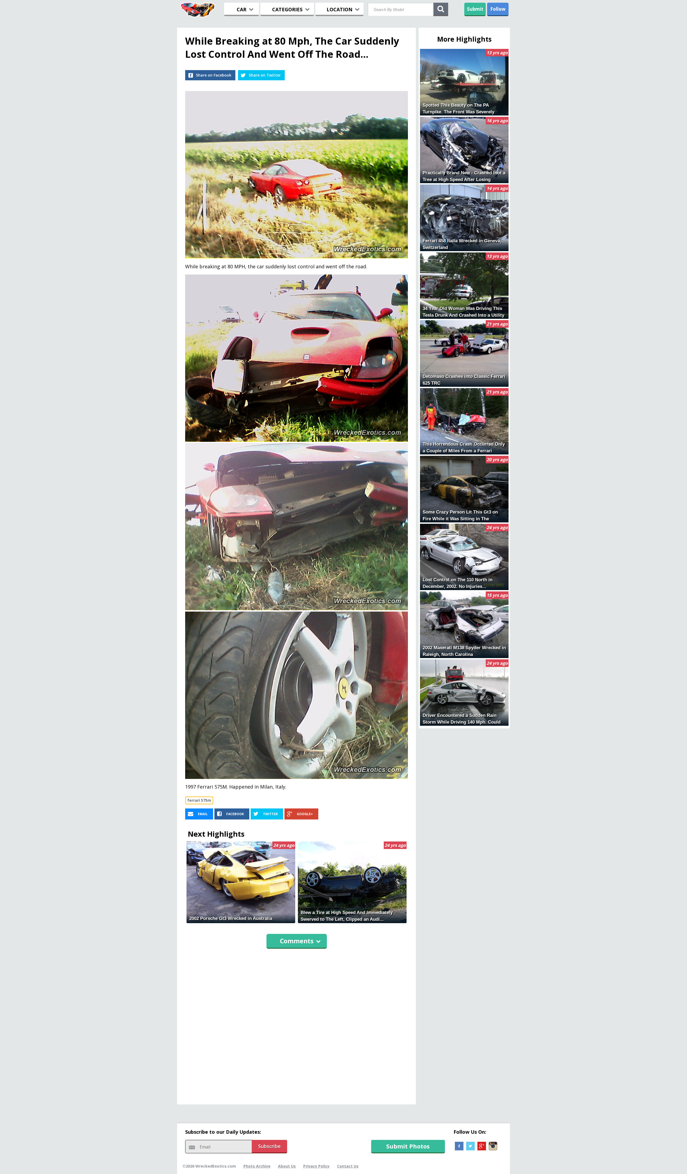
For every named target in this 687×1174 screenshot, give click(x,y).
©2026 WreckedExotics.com (209, 1166)
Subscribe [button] (269, 1146)
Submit (475, 9)
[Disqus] (297, 1024)
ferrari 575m (199, 800)
